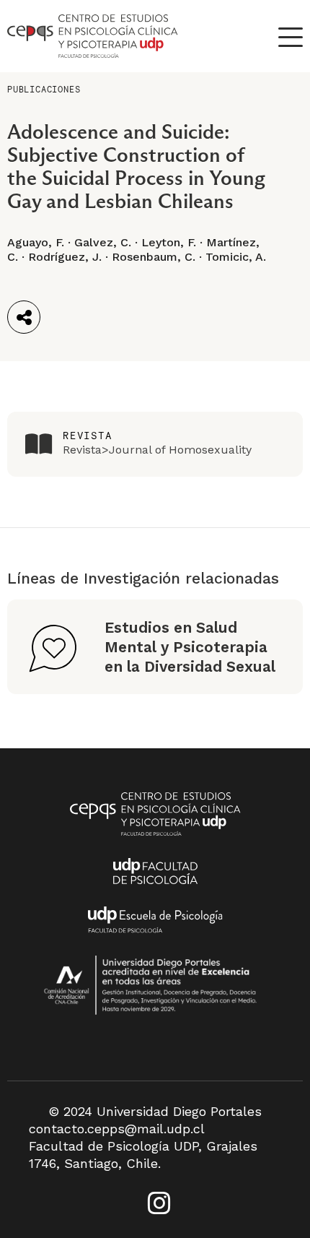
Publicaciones (43, 89)
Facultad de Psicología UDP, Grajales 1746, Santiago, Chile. (143, 1154)
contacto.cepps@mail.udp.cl (117, 1128)
